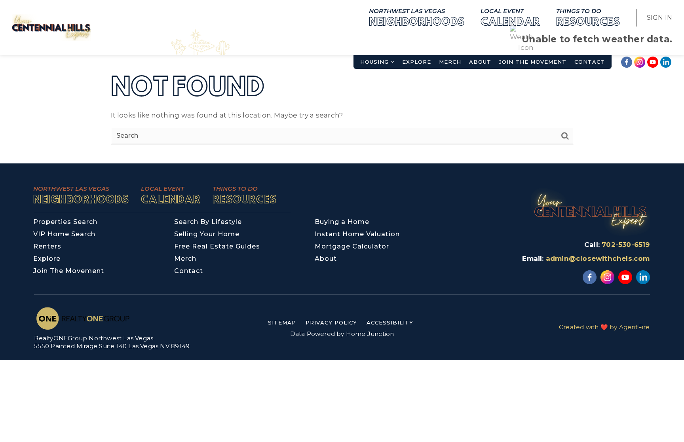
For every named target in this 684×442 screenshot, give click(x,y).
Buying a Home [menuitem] (342, 222)
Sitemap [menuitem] (282, 322)
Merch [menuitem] (450, 62)
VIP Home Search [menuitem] (64, 234)
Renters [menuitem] (47, 246)
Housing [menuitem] (375, 62)
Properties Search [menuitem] (65, 222)
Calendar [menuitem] (510, 17)
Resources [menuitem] (588, 17)
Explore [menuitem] (416, 62)
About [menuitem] (480, 62)
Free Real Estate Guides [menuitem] (217, 246)
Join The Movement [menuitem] (532, 62)
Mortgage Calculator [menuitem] (352, 246)
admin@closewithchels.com (598, 258)
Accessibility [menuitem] (390, 322)
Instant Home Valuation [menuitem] (357, 234)
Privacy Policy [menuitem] (331, 322)
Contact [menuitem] (589, 62)
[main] (342, 81)
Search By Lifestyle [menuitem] (208, 222)
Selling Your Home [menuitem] (206, 234)
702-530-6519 (626, 245)
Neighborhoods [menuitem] (417, 17)
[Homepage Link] (51, 27)
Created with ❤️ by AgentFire (604, 327)
